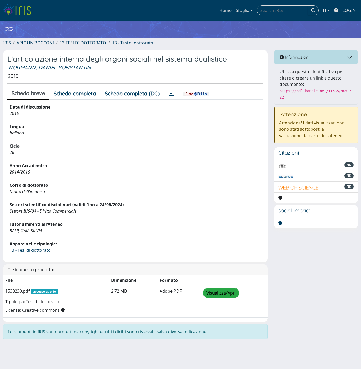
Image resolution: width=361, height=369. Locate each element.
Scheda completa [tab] (75, 93)
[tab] (171, 93)
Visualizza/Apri (221, 293)
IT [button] (325, 10)
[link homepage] (19, 10)
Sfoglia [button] (242, 10)
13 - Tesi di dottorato (132, 43)
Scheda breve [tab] (28, 93)
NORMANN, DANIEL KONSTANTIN (49, 67)
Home (225, 10)
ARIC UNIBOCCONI (35, 43)
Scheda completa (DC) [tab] (132, 93)
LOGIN (349, 10)
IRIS (7, 43)
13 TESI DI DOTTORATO (83, 43)
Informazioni (296, 57)
